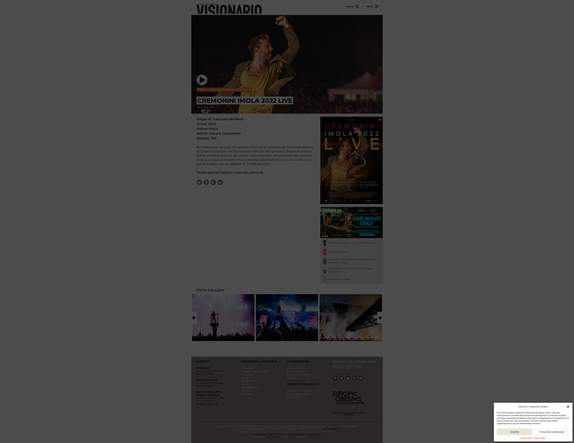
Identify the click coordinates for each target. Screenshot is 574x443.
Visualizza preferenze (551, 431)
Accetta (514, 431)
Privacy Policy (540, 438)
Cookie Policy (526, 438)
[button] (568, 406)
